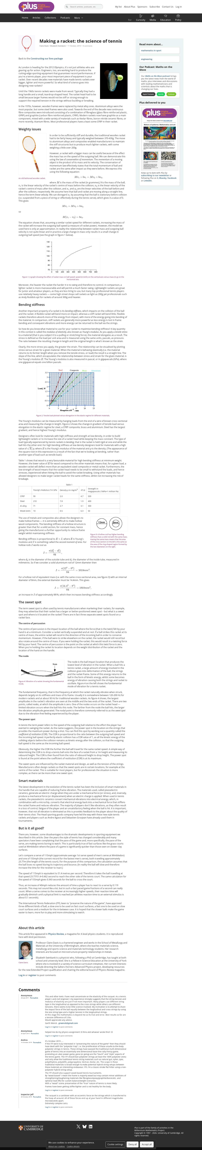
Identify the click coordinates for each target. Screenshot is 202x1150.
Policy (178, 19)
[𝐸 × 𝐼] (59, 539)
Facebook (172, 178)
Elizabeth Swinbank (58, 46)
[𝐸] (42, 359)
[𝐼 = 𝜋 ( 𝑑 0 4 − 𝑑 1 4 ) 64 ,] (53, 552)
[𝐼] (33, 542)
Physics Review (56, 933)
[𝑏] (101, 182)
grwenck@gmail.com (68, 1023)
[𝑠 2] (75, 188)
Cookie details (73, 1146)
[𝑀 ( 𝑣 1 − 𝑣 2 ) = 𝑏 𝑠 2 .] (73, 217)
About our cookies (56, 1146)
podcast (157, 76)
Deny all (132, 1144)
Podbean (171, 94)
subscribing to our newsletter (155, 175)
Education (165, 19)
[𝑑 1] (71, 559)
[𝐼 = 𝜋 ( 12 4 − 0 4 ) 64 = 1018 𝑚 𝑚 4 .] (73, 570)
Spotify (160, 94)
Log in (22, 975)
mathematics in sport (151, 50)
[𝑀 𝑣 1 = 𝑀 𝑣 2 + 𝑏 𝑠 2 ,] (73, 206)
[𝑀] (58, 182)
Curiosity (140, 19)
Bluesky (163, 178)
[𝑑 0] (27, 559)
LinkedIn (148, 180)
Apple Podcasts (148, 94)
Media (153, 19)
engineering (146, 59)
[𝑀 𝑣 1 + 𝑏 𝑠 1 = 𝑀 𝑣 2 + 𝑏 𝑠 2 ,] (88, 177)
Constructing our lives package (47, 58)
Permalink (34, 998)
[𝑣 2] (96, 185)
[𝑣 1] (20, 185)
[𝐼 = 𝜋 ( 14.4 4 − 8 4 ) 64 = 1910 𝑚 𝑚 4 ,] (73, 587)
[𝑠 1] (68, 188)
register (32, 975)
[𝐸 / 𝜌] (30, 448)
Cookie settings (115, 1144)
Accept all (147, 1144)
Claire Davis (44, 46)
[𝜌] (90, 448)
